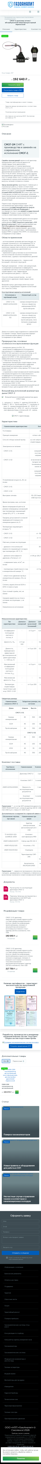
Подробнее (20, 992)
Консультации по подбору (14, 1333)
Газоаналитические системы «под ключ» (16, 1326)
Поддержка (8, 1286)
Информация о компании (13, 1267)
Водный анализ (9, 1374)
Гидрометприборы (11, 1393)
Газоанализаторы (10, 1346)
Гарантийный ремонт (12, 1312)
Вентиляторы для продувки (14, 1380)
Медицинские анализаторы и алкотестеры (15, 1360)
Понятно (21, 1458)
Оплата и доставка (11, 1280)
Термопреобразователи (13, 1406)
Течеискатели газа (11, 1399)
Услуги (6, 1306)
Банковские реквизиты (12, 1274)
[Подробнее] (17, 1092)
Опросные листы (10, 1299)
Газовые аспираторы (12, 1367)
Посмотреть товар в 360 (13, 90)
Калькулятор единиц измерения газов (18, 1340)
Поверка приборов (11, 1318)
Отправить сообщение (20, 1253)
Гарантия (7, 1293)
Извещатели (8, 1386)
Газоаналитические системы (14, 1352)
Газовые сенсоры (10, 1412)
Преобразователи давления (14, 1419)
